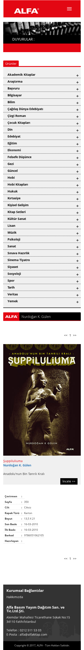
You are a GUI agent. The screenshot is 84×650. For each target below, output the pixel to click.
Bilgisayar (15, 95)
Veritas (13, 294)
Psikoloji (14, 239)
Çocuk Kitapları (19, 123)
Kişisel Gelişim (18, 205)
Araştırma (15, 81)
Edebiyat (14, 136)
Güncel (13, 171)
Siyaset (13, 267)
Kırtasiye (14, 198)
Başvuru (14, 88)
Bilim (11, 102)
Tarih (11, 287)
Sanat (12, 246)
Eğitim (12, 143)
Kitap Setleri (17, 212)
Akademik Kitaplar (21, 75)
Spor (11, 280)
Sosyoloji (14, 274)
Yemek (13, 301)
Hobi (11, 177)
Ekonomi (14, 150)
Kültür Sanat (17, 219)
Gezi (11, 164)
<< (65, 335)
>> (74, 335)
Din (10, 129)
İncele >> (68, 481)
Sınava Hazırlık (19, 253)
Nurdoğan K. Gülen (17, 465)
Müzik (12, 232)
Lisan (11, 226)
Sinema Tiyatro (19, 260)
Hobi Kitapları (18, 184)
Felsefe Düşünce (19, 157)
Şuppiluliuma (13, 461)
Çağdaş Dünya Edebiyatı (25, 109)
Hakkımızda (14, 597)
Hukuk (13, 191)
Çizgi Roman (17, 116)
